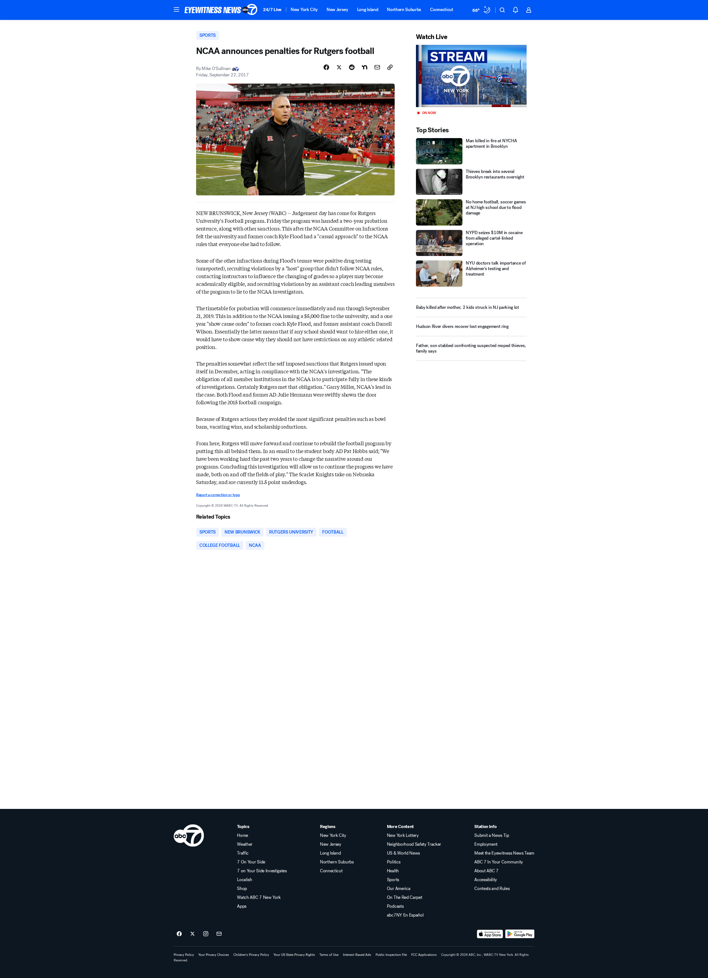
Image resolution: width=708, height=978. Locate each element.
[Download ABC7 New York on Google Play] (519, 934)
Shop (242, 888)
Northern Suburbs (404, 9)
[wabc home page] (189, 835)
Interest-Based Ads (357, 954)
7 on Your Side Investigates (262, 871)
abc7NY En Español (405, 915)
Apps (241, 906)
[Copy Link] (390, 67)
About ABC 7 (486, 871)
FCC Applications (424, 954)
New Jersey (337, 9)
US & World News (403, 853)
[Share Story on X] (339, 67)
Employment (486, 844)
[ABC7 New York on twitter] (192, 934)
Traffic (243, 853)
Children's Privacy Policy (251, 954)
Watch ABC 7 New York (259, 897)
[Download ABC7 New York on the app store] (490, 934)
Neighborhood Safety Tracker (414, 844)
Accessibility (485, 880)
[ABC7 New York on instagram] (205, 934)
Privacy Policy (184, 954)
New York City (304, 9)
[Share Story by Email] (377, 67)
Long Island (367, 9)
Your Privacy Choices (213, 954)
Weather (245, 844)
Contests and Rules (491, 888)
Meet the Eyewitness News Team (504, 853)
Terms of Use (329, 954)
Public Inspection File (391, 954)
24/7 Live (272, 9)
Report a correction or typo (218, 495)
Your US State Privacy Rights (294, 954)
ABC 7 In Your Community (498, 862)
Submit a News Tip (491, 835)
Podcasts (395, 906)
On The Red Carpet (404, 897)
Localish (244, 880)
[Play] (471, 76)
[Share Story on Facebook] (326, 67)
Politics (393, 862)
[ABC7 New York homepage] (220, 10)
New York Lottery (403, 835)
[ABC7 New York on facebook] (179, 934)
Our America (398, 888)
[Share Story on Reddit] (351, 67)
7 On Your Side (251, 862)
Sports (393, 880)
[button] (176, 9)
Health (393, 871)
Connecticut (441, 9)
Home (242, 835)
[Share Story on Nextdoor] (364, 67)
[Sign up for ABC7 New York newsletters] (219, 934)
